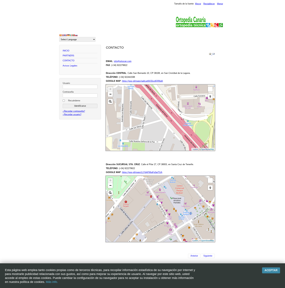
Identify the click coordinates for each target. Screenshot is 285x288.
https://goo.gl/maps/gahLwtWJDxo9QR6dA (142, 81)
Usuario (66, 83)
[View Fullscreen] (210, 89)
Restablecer (209, 3)
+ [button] (110, 89)
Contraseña (68, 92)
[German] (68, 35)
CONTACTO (68, 60)
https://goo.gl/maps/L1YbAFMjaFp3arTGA (142, 172)
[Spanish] (60, 35)
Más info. (52, 282)
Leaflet (195, 149)
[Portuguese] (73, 35)
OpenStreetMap (207, 149)
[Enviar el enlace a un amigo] (213, 54)
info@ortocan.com (122, 61)
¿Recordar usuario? (72, 114)
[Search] (110, 101)
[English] (63, 35)
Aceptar (271, 270)
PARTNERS (68, 55)
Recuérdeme (74, 100)
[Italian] (71, 35)
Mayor (198, 3)
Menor (220, 3)
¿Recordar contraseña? (74, 111)
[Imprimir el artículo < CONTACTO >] (210, 54)
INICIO (66, 50)
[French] (65, 35)
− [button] (110, 94)
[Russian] (76, 35)
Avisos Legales (70, 65)
